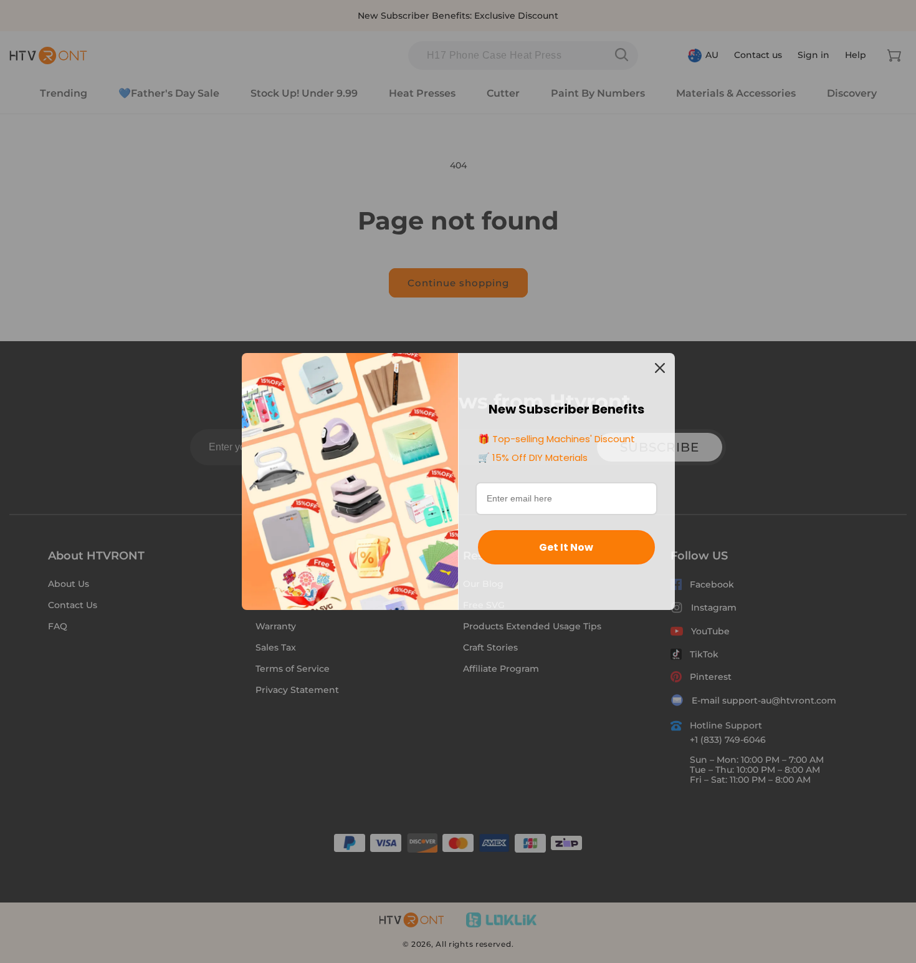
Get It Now (566, 547)
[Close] (660, 368)
